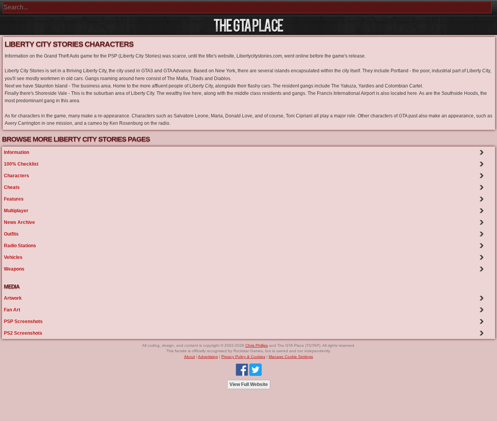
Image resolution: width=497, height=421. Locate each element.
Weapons (14, 269)
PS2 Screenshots (23, 333)
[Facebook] (242, 369)
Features (14, 199)
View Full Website (248, 384)
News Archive (19, 222)
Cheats (12, 187)
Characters (16, 175)
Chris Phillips (256, 345)
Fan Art (12, 310)
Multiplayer (16, 210)
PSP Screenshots (23, 321)
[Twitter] (255, 369)
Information (16, 152)
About (189, 357)
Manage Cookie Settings (291, 357)
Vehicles (13, 257)
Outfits (11, 234)
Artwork (13, 298)
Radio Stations (20, 245)
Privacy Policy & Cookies (243, 357)
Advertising (208, 357)
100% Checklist (21, 164)
